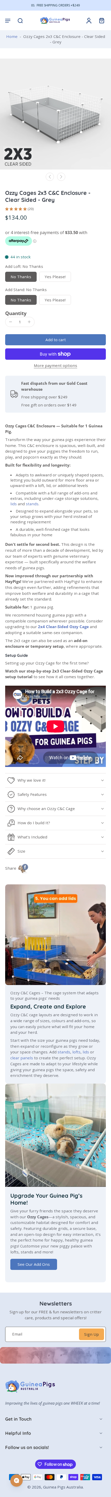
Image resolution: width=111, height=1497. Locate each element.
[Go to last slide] (50, 177)
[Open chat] (16, 1480)
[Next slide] (61, 177)
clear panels (21, 1057)
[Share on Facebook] (23, 868)
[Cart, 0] (100, 20)
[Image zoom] (55, 114)
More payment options (55, 366)
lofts (76, 1051)
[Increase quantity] (29, 322)
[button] (7, 20)
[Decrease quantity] (10, 322)
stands (32, 503)
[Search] (20, 20)
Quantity (16, 313)
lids (13, 503)
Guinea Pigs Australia (63, 1487)
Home (12, 36)
